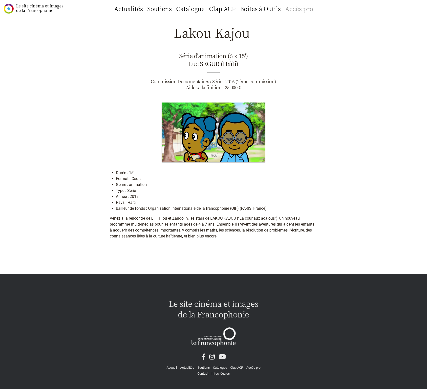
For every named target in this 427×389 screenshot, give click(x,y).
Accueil (172, 367)
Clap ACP (222, 8)
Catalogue (190, 8)
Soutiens (159, 8)
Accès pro (299, 8)
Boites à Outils (260, 8)
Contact (202, 373)
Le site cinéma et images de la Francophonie (40, 8)
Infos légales (221, 373)
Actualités (128, 8)
